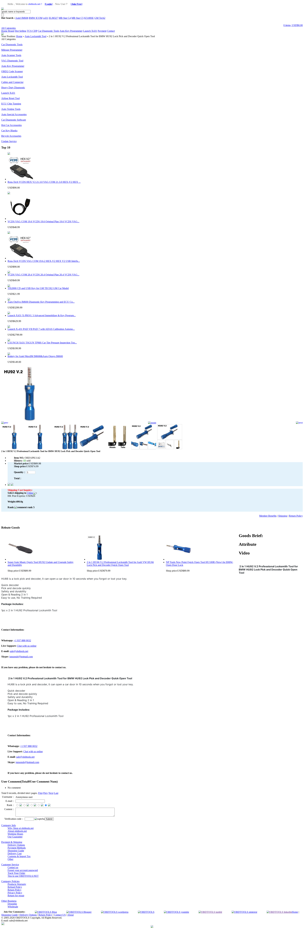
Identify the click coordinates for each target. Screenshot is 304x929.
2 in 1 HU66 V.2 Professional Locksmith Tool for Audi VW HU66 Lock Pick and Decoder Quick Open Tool (120, 563)
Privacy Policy (15, 892)
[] (49, 4)
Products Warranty (17, 884)
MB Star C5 (77, 18)
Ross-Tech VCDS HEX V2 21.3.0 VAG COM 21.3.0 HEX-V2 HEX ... (44, 182)
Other (10, 859)
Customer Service (10, 864)
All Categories (8, 28)
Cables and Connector (12, 82)
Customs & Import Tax (19, 856)
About (70, 915)
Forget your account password (23, 870)
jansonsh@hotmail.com (21, 656)
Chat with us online (26, 645)
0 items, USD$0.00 (293, 25)
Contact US (60, 915)
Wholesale (13, 906)
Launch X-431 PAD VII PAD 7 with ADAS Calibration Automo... (41, 329)
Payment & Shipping (11, 842)
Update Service (9, 141)
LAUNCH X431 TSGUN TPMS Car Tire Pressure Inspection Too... (42, 342)
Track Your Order (16, 873)
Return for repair (16, 895)
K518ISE (89, 18)
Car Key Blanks (9, 130)
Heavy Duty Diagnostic (13, 87)
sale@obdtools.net (19, 651)
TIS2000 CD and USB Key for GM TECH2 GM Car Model (38, 288)
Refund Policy (15, 887)
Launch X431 (90, 31)
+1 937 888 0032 (22, 640)
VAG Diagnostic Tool (12, 60)
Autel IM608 (21, 18)
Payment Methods (17, 847)
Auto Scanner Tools (11, 55)
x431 (45, 18)
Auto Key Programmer (71, 31)
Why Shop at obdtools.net (21, 828)
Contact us (13, 867)
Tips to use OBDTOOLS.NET (23, 876)
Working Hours (15, 834)
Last (56, 793)
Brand (11, 31)
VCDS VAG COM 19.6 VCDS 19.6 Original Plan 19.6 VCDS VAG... (43, 221)
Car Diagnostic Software (13, 119)
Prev (45, 793)
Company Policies (10, 881)
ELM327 (53, 18)
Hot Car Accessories (11, 125)
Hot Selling (20, 31)
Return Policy (296, 515)
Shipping (282, 515)
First (40, 793)
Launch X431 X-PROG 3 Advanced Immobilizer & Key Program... (42, 315)
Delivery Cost (15, 853)
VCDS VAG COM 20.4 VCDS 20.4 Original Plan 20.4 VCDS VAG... (43, 274)
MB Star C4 (65, 18)
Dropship (12, 903)
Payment (102, 31)
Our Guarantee (15, 836)
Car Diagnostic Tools (48, 31)
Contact (111, 31)
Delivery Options (16, 845)
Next (50, 793)
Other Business (8, 901)
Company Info (8, 825)
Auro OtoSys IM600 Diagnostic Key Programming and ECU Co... (41, 301)
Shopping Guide (16, 850)
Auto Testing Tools (10, 109)
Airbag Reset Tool (10, 98)
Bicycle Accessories (11, 136)
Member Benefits (267, 515)
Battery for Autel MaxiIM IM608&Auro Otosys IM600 (35, 356)
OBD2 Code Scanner (12, 71)
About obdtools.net (17, 831)
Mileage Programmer (11, 50)
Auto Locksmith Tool (35, 36)
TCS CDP (32, 31)
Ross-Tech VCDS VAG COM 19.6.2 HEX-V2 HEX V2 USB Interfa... (44, 261)
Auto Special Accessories (14, 114)
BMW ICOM (35, 18)
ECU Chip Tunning (11, 103)
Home (4, 31)
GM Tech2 (99, 18)
